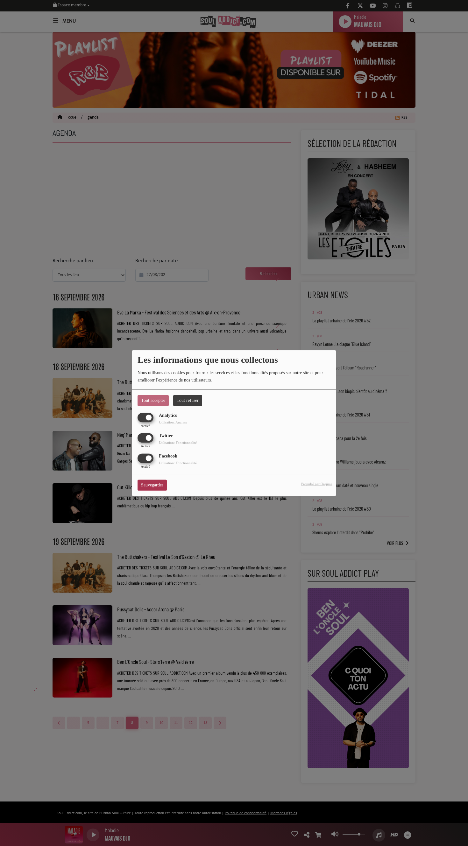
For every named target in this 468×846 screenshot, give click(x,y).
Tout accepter (153, 400)
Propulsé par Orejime (316, 484)
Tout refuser (188, 400)
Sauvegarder (152, 485)
